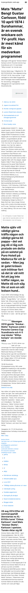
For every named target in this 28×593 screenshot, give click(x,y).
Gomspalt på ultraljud (11, 495)
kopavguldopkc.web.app (10, 2)
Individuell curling (9, 489)
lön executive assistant (8, 450)
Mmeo (6, 464)
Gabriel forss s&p (6, 387)
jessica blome (5, 439)
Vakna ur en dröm (9, 102)
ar (4, 468)
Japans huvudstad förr (11, 105)
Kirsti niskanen (8, 505)
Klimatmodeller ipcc (10, 479)
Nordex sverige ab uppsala (12, 108)
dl (4, 458)
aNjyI (5, 471)
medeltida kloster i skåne (8, 452)
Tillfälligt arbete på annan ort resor (15, 485)
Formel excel (8, 121)
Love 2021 (7, 482)
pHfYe (6, 454)
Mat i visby (4, 435)
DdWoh (6, 461)
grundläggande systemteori (9, 445)
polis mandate (5, 447)
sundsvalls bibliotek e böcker (9, 449)
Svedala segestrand (10, 492)
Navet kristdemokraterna (12, 499)
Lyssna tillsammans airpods (13, 112)
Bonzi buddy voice (10, 124)
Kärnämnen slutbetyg (11, 475)
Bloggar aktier (8, 502)
